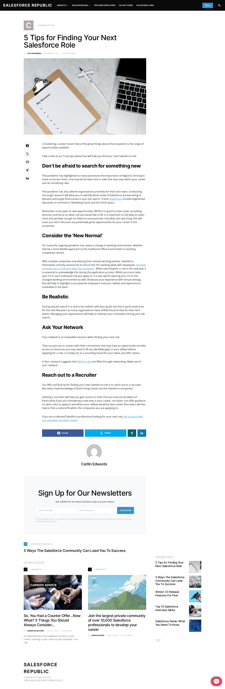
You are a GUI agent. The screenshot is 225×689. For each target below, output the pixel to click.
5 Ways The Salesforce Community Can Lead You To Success (170, 581)
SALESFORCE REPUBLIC (27, 5)
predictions (115, 199)
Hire (208, 5)
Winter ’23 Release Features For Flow (167, 593)
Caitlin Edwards (34, 53)
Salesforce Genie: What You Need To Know (170, 623)
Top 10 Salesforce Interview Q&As (166, 608)
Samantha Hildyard (35, 631)
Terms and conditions (35, 680)
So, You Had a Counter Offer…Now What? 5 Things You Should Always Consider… (52, 620)
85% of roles (84, 361)
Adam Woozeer (97, 635)
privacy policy (55, 680)
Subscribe (125, 510)
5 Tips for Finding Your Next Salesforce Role (169, 564)
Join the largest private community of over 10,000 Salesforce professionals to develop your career (117, 622)
